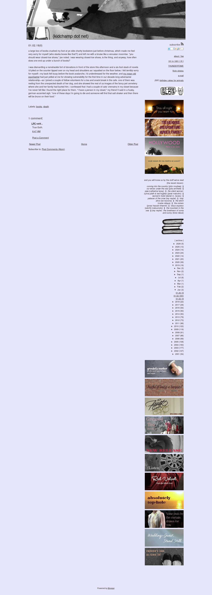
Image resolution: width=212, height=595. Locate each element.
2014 (177, 313)
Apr (179, 280)
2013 (177, 317)
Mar (179, 283)
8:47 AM (36, 131)
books (39, 106)
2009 (176, 329)
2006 (177, 338)
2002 (176, 350)
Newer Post (35, 144)
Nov (179, 271)
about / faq (179, 56)
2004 (176, 344)
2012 (177, 320)
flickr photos (178, 70)
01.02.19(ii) (179, 295)
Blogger (111, 588)
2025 (177, 246)
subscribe (175, 44)
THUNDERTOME (176, 65)
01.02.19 (180, 298)
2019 (177, 265)
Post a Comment (40, 137)
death (46, 106)
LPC (34, 123)
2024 (177, 249)
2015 (177, 310)
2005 (176, 341)
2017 (177, 304)
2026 (178, 243)
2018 (177, 301)
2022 (177, 255)
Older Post (133, 144)
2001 (177, 353)
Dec (179, 268)
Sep (179, 274)
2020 (177, 262)
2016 (177, 307)
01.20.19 (180, 292)
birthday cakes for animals (172, 80)
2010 (176, 326)
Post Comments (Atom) (53, 149)
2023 (177, 252)
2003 (176, 347)
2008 (177, 332)
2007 (177, 335)
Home (84, 144)
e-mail (181, 75)
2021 (177, 258)
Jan (179, 289)
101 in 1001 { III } (176, 61)
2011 (177, 323)
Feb (179, 286)
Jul (179, 277)
